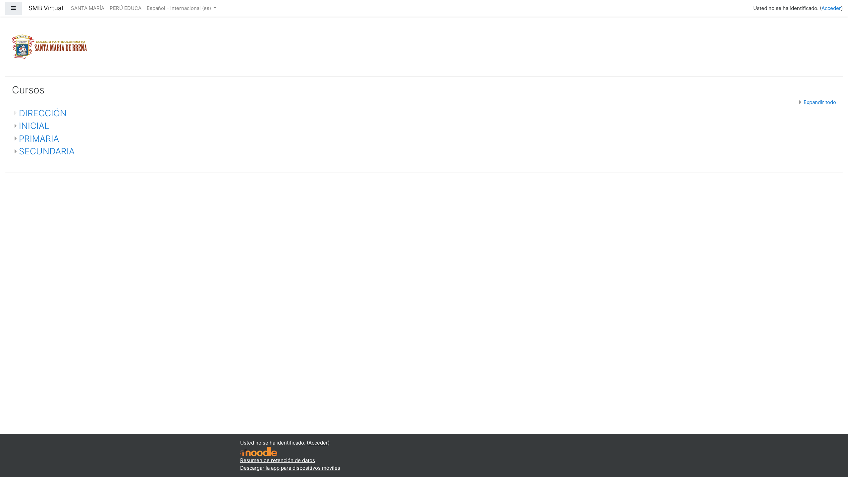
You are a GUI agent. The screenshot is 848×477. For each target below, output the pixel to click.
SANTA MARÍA (87, 8)
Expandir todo (820, 102)
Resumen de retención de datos (277, 460)
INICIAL (34, 126)
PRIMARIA (39, 138)
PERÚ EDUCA (125, 8)
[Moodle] (258, 451)
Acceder (831, 8)
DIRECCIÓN (43, 113)
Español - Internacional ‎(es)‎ (179, 8)
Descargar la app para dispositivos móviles (290, 468)
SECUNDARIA (47, 151)
